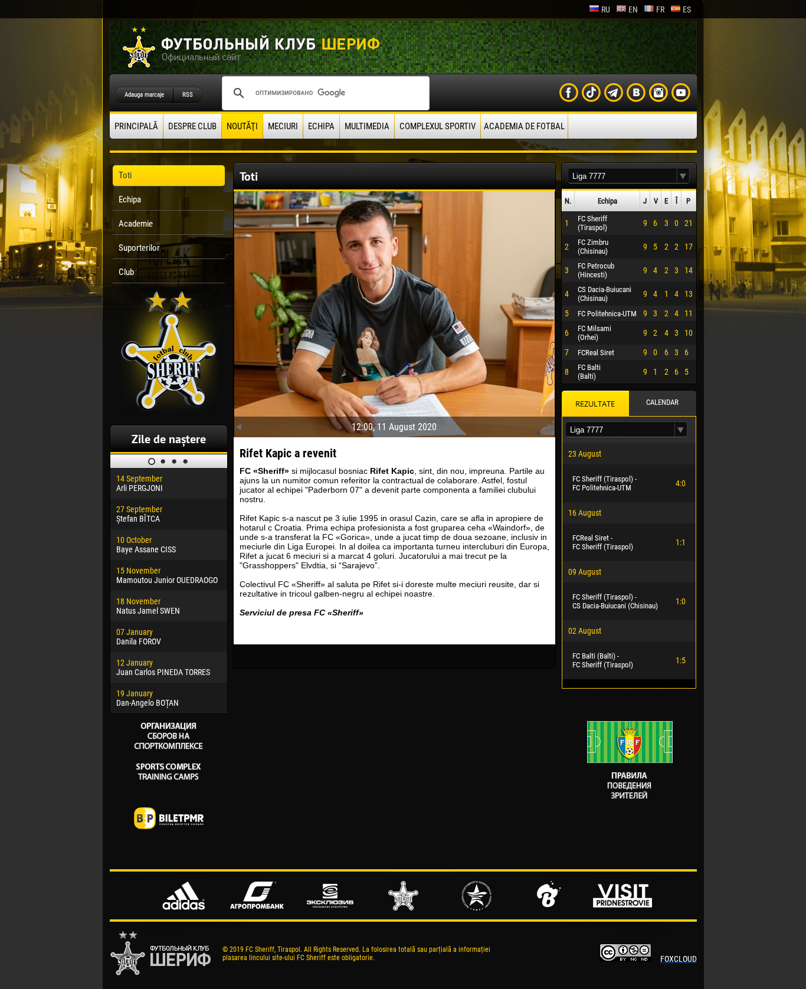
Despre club (192, 126)
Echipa (321, 126)
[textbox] (622, 176)
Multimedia (367, 126)
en (633, 9)
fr (660, 9)
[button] (683, 176)
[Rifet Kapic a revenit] (394, 311)
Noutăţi (242, 126)
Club (126, 272)
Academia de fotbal (524, 126)
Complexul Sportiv (437, 126)
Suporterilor (139, 248)
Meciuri (283, 126)
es (687, 9)
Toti (125, 175)
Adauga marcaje (144, 95)
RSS (187, 95)
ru (605, 9)
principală (136, 126)
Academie (136, 223)
